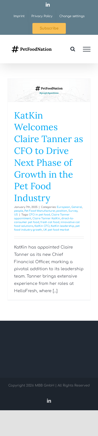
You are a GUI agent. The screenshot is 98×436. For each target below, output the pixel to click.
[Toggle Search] (72, 48)
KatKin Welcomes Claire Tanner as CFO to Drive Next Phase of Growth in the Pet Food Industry (48, 157)
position (61, 210)
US (16, 214)
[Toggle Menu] (86, 49)
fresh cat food (49, 222)
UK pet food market (56, 229)
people (18, 210)
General (76, 207)
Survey (72, 210)
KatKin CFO (42, 226)
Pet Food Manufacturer (39, 210)
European (63, 207)
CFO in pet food (39, 214)
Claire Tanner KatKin (46, 218)
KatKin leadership (62, 226)
